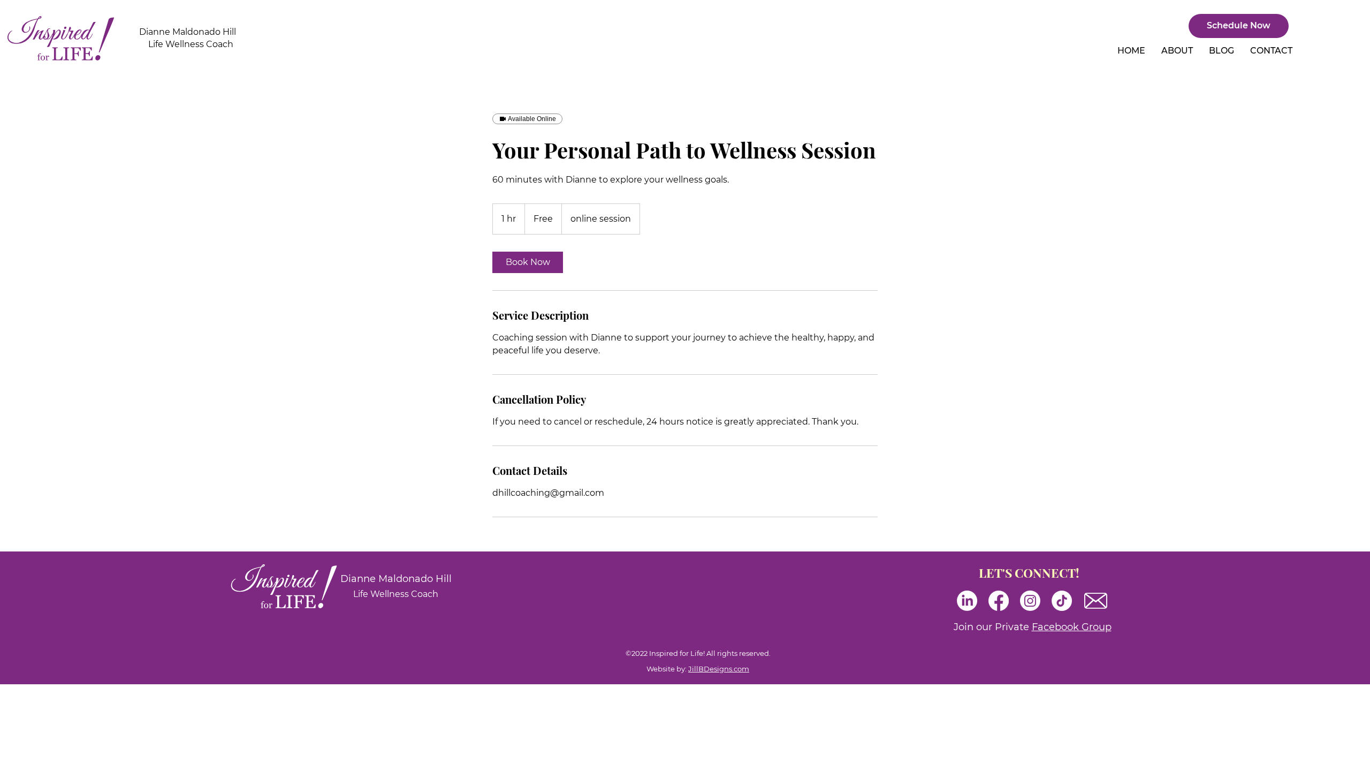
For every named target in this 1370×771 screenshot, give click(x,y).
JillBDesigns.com (718, 668)
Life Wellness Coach (190, 44)
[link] (527, 262)
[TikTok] (1062, 601)
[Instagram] (1030, 601)
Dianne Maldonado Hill (187, 32)
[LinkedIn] (967, 601)
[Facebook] (998, 601)
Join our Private (1033, 627)
